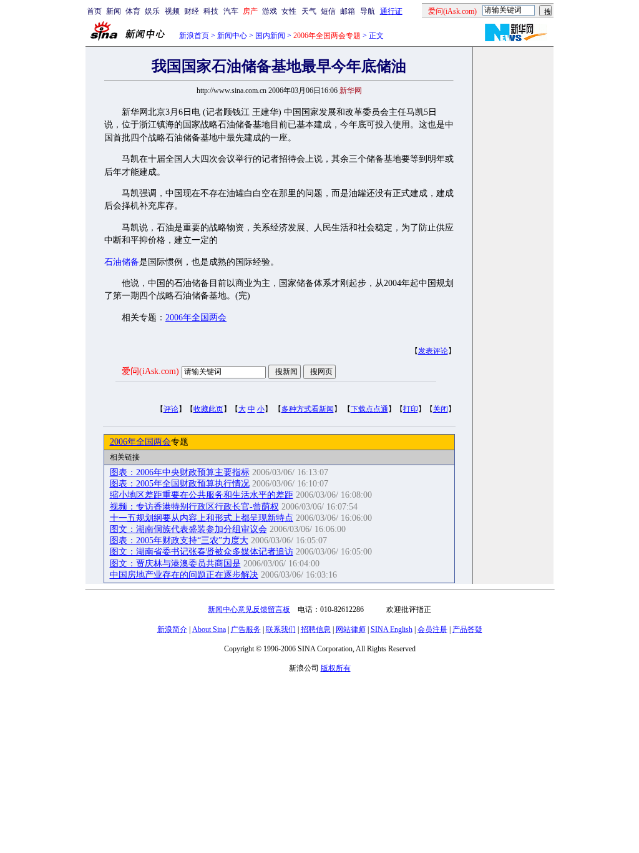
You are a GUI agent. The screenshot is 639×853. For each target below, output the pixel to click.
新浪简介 (172, 629)
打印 (410, 409)
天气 (308, 11)
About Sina (209, 629)
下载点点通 (369, 409)
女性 (288, 11)
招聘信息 (316, 629)
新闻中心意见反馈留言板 (249, 609)
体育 (132, 11)
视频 (172, 11)
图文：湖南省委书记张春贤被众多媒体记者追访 (201, 551)
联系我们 (281, 629)
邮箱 (347, 11)
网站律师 (351, 629)
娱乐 (152, 11)
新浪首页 (194, 35)
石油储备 (121, 262)
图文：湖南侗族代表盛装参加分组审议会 (188, 529)
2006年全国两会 (196, 317)
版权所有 (336, 668)
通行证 (391, 11)
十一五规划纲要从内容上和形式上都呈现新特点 (201, 518)
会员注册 (432, 629)
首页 (94, 11)
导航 (367, 11)
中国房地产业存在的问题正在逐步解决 (184, 574)
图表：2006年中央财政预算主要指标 (180, 472)
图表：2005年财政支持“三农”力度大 (179, 540)
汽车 (230, 11)
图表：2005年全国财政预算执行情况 (180, 483)
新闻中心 (232, 35)
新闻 (113, 11)
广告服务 (246, 629)
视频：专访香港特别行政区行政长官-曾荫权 (194, 506)
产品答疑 (467, 629)
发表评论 (433, 351)
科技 (210, 11)
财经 (191, 11)
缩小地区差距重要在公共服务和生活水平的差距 (201, 495)
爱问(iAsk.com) (150, 371)
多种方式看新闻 (307, 409)
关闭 (440, 409)
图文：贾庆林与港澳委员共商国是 (175, 563)
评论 (170, 409)
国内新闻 (270, 35)
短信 (328, 11)
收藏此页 (208, 409)
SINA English (391, 629)
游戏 (269, 11)
